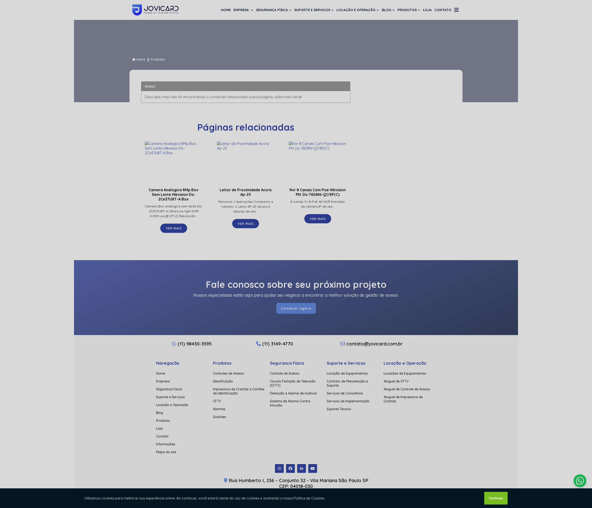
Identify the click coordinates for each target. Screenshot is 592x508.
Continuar (496, 498)
